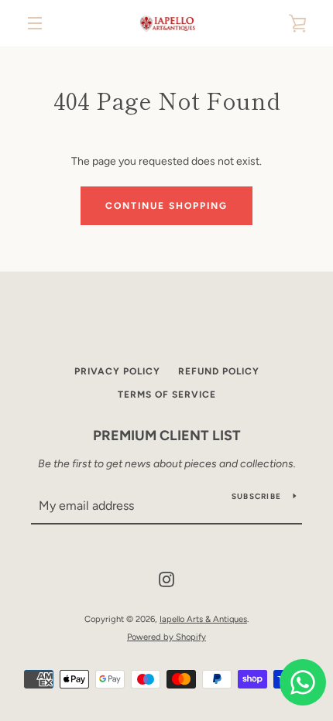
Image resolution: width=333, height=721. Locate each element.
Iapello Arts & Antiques (203, 618)
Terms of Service (167, 394)
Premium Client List (167, 435)
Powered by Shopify (166, 636)
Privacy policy (117, 371)
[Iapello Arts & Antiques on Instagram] (166, 579)
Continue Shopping (166, 205)
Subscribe (256, 496)
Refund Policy (218, 371)
